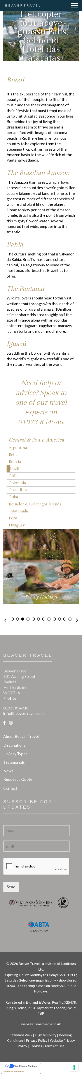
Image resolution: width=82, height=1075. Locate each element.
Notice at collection (13, 1071)
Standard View (21, 1035)
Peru (13, 518)
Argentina (18, 447)
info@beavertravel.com (23, 713)
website (27, 1024)
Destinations (14, 745)
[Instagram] (11, 722)
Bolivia (15, 461)
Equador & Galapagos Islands (35, 504)
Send (11, 886)
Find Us (9, 698)
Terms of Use (54, 1046)
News (8, 770)
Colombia (17, 483)
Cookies (36, 1046)
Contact (10, 788)
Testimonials (14, 762)
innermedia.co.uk (48, 1024)
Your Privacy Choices (25, 1066)
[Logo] (22, 5)
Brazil (14, 468)
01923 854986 (40, 422)
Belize (14, 454)
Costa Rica (18, 490)
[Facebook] (4, 722)
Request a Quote (17, 779)
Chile (13, 476)
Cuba (13, 497)
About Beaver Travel (21, 736)
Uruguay (17, 525)
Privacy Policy (36, 1040)
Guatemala (18, 511)
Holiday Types (15, 753)
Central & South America (36, 440)
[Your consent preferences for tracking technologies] (74, 1067)
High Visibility (45, 1035)
